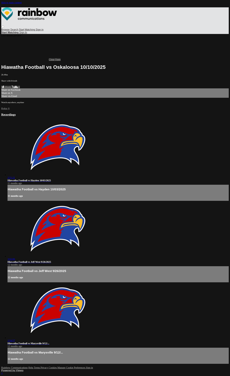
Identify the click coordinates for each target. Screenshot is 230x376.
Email (17, 87)
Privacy (45, 367)
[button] (3, 27)
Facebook (6, 87)
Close (52, 59)
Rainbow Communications (14, 367)
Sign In (23, 32)
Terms (37, 367)
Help (31, 367)
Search (14, 29)
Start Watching (27, 29)
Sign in (39, 29)
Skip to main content (11, 2)
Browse (5, 29)
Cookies (53, 367)
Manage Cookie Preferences (71, 367)
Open (58, 59)
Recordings (8, 114)
